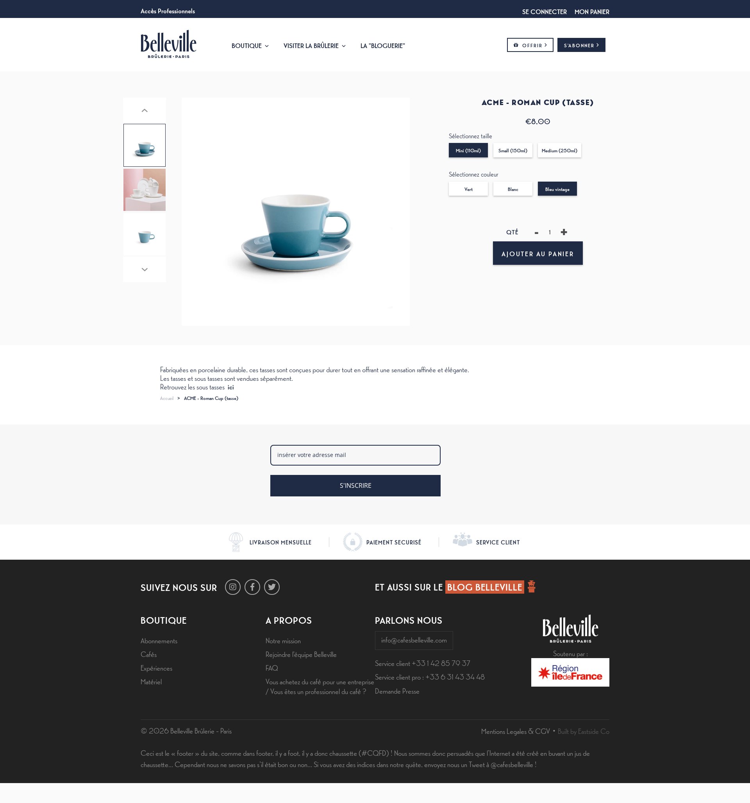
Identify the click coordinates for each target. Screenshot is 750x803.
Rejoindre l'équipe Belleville (301, 653)
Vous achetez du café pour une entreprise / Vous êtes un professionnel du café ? (320, 686)
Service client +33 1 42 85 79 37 (422, 662)
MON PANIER (592, 11)
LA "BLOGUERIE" (383, 45)
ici (231, 386)
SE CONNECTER (544, 11)
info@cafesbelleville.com (414, 639)
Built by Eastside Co (583, 730)
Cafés (149, 653)
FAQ (272, 667)
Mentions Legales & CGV (515, 730)
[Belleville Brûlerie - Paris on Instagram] (233, 587)
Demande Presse (397, 690)
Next (144, 269)
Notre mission (283, 640)
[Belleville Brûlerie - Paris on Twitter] (272, 587)
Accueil (166, 398)
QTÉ (512, 232)
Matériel (151, 681)
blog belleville (484, 586)
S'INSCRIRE (355, 485)
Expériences (156, 667)
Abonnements (159, 640)
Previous (144, 110)
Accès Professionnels (168, 10)
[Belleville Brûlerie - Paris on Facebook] (252, 587)
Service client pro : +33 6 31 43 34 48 (430, 676)
